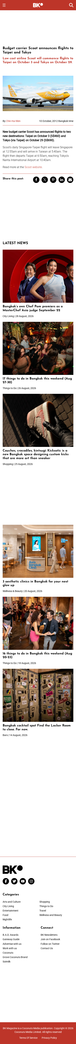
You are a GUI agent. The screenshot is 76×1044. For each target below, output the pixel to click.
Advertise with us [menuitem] (12, 943)
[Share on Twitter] (45, 180)
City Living (8, 906)
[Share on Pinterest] (53, 180)
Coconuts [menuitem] (8, 952)
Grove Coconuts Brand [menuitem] (15, 957)
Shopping (44, 901)
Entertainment (10, 910)
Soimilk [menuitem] (6, 961)
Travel (42, 910)
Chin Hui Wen (13, 121)
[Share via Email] (70, 180)
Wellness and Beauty (50, 915)
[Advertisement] (38, 27)
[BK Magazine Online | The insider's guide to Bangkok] (38, 5)
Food (5, 915)
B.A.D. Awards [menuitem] (10, 934)
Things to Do (46, 906)
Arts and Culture (12, 901)
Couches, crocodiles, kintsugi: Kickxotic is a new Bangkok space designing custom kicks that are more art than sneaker (36, 454)
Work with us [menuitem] (10, 948)
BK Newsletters (49, 934)
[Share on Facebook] (36, 180)
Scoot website (33, 167)
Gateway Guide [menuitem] (11, 939)
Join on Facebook (50, 939)
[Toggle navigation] (4, 5)
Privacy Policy (49, 1037)
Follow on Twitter (50, 943)
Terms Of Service (28, 1037)
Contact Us (47, 948)
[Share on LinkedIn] (62, 180)
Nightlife (7, 919)
